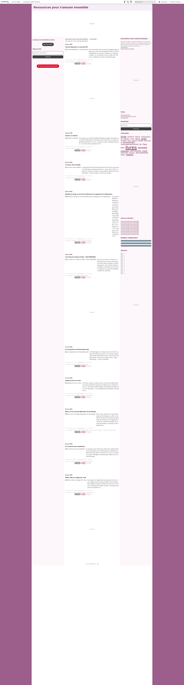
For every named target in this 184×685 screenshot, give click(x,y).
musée (144, 151)
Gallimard (134, 140)
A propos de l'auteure (125, 114)
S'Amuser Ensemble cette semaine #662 (130, 224)
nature (137, 139)
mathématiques (145, 136)
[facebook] (125, 2)
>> (98, 563)
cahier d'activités (135, 151)
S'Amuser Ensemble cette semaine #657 (130, 231)
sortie (143, 139)
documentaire (129, 142)
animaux (126, 139)
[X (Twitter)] (128, 2)
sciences (125, 151)
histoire (129, 155)
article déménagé (142, 153)
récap (123, 137)
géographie (142, 147)
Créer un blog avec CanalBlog (127, 48)
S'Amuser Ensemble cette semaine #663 (130, 222)
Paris (145, 144)
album (123, 147)
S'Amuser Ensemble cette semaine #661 (130, 225)
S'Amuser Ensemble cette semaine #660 (130, 226)
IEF (121, 138)
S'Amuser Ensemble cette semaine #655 (130, 234)
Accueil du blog (124, 47)
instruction (124, 140)
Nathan (123, 154)
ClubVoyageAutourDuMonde (130, 144)
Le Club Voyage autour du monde (128, 116)
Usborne (137, 136)
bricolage (132, 152)
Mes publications (124, 117)
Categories (93, 39)
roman (129, 140)
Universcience (124, 152)
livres (131, 147)
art (121, 142)
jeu (141, 144)
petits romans (147, 140)
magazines (130, 136)
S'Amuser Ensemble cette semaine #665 (130, 221)
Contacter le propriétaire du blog (43, 40)
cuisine (132, 138)
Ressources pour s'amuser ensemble (76, 39)
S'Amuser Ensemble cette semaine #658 (130, 229)
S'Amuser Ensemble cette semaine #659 (130, 228)
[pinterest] (131, 2)
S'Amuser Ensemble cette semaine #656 (130, 232)
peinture (140, 140)
